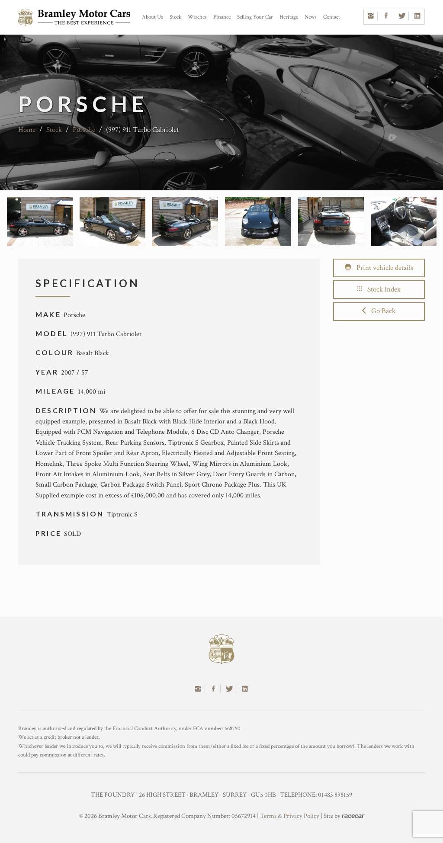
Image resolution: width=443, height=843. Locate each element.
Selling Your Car (255, 17)
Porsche (84, 130)
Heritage (288, 17)
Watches (197, 17)
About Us (152, 17)
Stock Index (381, 289)
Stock (175, 17)
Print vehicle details (382, 267)
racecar (353, 815)
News (311, 17)
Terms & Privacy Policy (289, 816)
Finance (222, 17)
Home (26, 130)
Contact (331, 17)
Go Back (380, 311)
